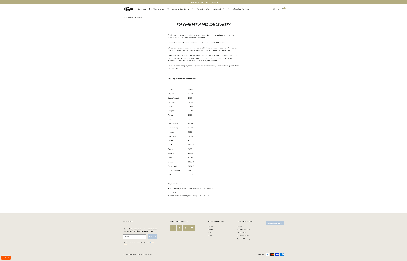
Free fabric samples (156, 9)
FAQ (209, 232)
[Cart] (283, 9)
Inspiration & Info (218, 9)
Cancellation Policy (243, 235)
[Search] (274, 9)
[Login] (278, 9)
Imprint (239, 226)
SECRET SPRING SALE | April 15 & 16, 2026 (203, 2)
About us (210, 226)
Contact (210, 229)
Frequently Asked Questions (238, 9)
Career (210, 235)
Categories (142, 9)
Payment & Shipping (243, 239)
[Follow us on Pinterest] (186, 228)
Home (125, 17)
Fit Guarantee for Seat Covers (178, 9)
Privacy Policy (241, 232)
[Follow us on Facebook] (173, 228)
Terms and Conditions (243, 229)
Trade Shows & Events (200, 9)
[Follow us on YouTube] (192, 228)
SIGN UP (152, 237)
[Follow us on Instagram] (179, 228)
